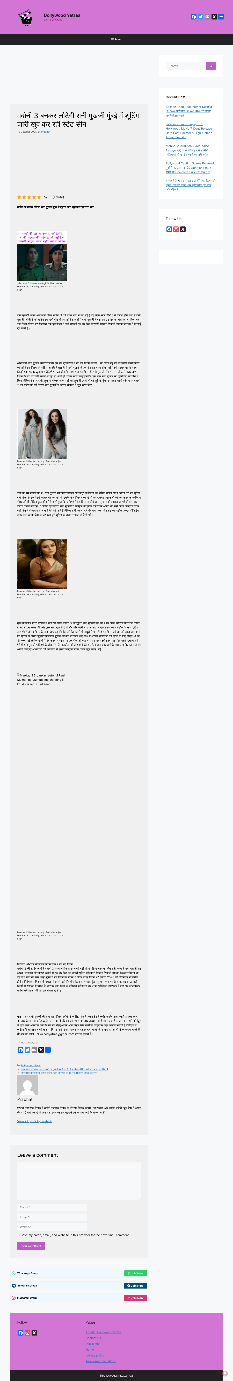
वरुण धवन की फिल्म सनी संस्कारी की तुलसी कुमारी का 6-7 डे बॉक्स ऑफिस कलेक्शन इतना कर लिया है (64, 1069)
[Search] (211, 66)
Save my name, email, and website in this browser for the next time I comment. (75, 1235)
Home (90, 1349)
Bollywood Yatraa (62, 15)
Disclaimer (93, 1343)
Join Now (137, 1273)
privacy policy (95, 1355)
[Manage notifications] (225, 1373)
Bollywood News (31, 1065)
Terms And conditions (101, 1361)
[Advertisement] (79, 79)
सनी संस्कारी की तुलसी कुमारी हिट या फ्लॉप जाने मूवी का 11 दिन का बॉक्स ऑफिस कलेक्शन (59, 1072)
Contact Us (93, 1338)
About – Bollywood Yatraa (103, 1332)
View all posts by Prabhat (34, 1121)
